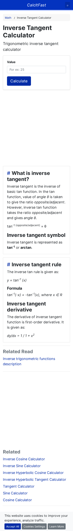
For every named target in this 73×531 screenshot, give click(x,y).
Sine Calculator (15, 493)
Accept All (12, 526)
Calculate (19, 81)
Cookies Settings (34, 526)
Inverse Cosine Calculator (24, 459)
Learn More (56, 526)
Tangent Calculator (18, 486)
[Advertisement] (36, 126)
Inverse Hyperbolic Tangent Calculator (34, 479)
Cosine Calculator (17, 500)
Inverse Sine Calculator (22, 466)
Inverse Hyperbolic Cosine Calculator (33, 473)
